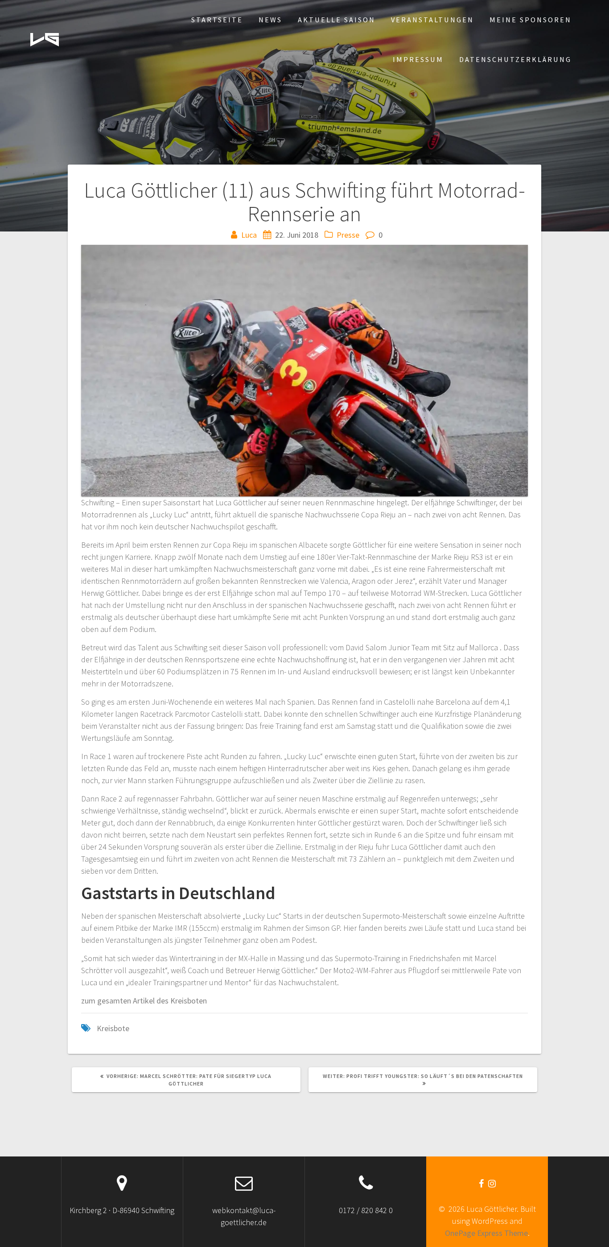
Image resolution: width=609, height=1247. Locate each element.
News (270, 19)
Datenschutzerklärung (515, 59)
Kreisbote (113, 1028)
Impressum (418, 59)
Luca (249, 235)
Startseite (217, 19)
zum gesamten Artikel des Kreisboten (144, 1000)
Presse (348, 235)
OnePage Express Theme (486, 1233)
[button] (44, 39)
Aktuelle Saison (336, 19)
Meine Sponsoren (531, 19)
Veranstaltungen (432, 19)
